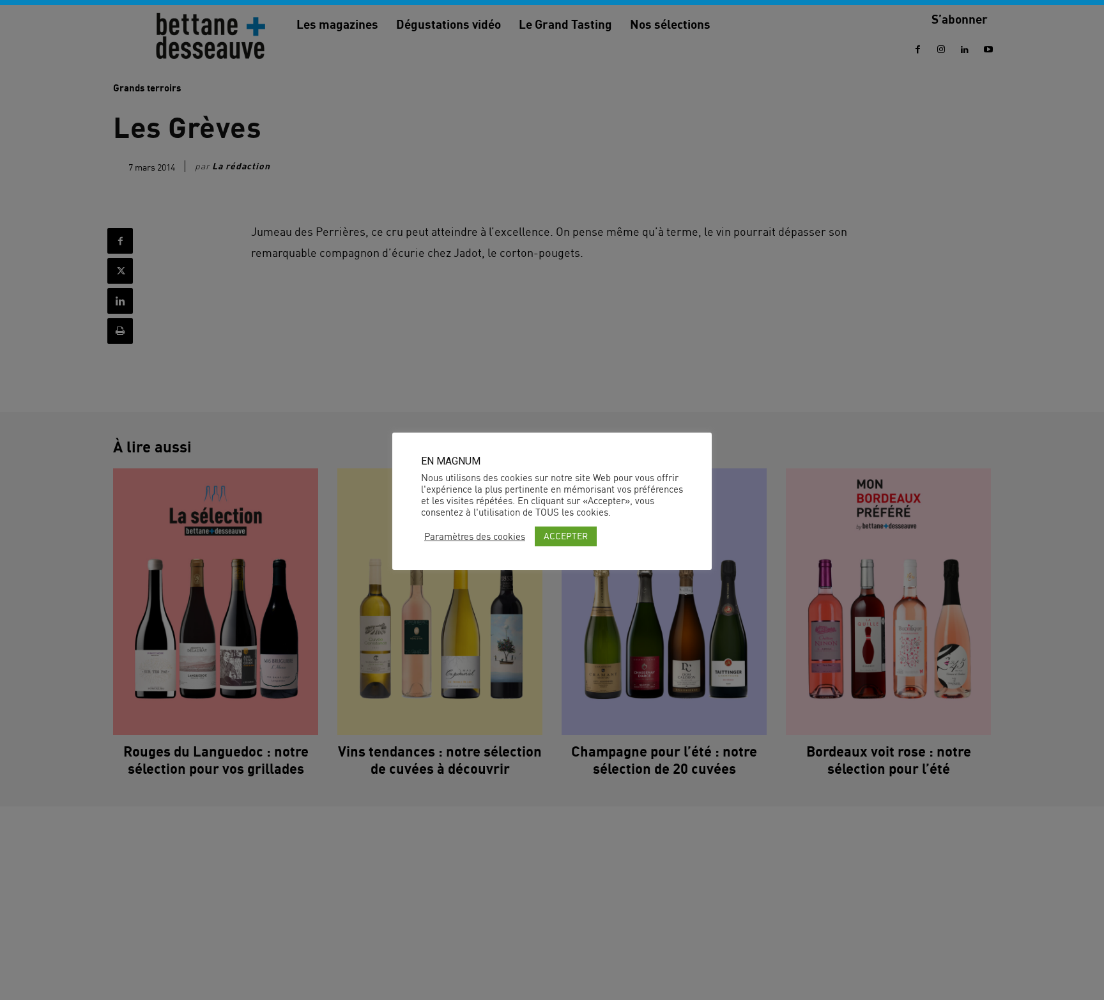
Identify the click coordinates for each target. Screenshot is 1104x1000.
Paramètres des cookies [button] (474, 536)
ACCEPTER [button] (566, 535)
